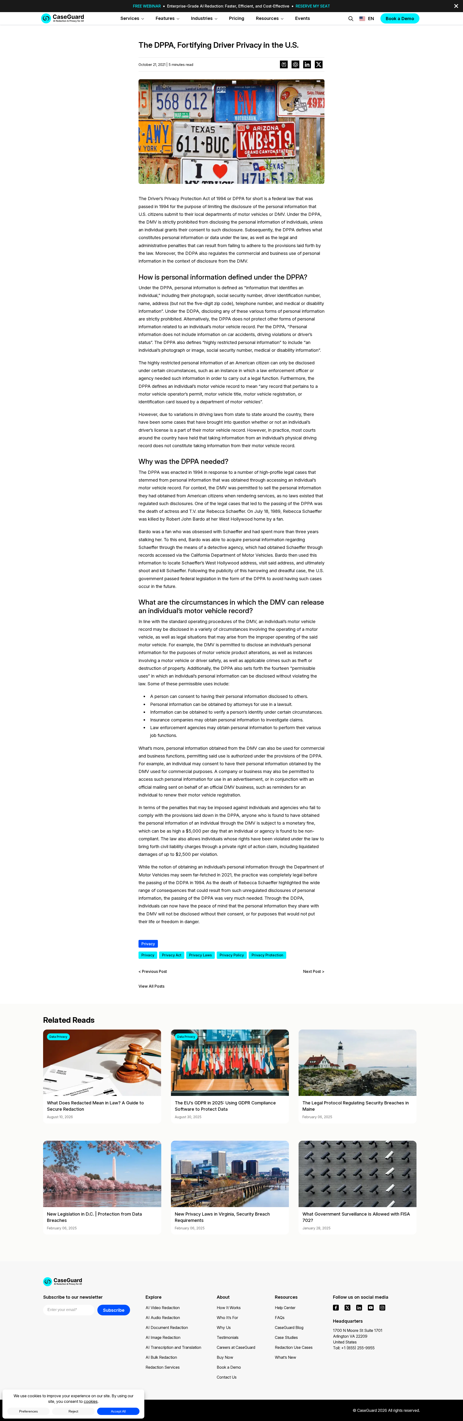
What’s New (285, 1357)
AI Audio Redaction (163, 1317)
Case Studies (286, 1337)
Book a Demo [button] (400, 18)
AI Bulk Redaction (161, 1357)
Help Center (285, 1307)
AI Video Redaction (163, 1307)
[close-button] (456, 6)
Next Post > (313, 971)
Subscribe (113, 1310)
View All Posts (151, 986)
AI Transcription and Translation (173, 1347)
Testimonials (228, 1337)
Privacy (148, 943)
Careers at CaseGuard (236, 1347)
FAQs (280, 1317)
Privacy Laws (200, 955)
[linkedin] (359, 1308)
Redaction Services (163, 1367)
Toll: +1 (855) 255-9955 (354, 1347)
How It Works (229, 1307)
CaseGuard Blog (289, 1327)
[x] (347, 1308)
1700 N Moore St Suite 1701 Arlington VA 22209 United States (357, 1336)
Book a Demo (229, 1367)
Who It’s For (227, 1317)
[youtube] (371, 1308)
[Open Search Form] (351, 18)
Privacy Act (171, 955)
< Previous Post (153, 971)
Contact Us (227, 1377)
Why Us (224, 1327)
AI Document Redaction (167, 1327)
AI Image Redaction (163, 1337)
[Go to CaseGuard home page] (62, 18)
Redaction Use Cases (294, 1347)
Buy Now (225, 1357)
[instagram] (382, 1308)
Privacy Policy (232, 955)
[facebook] (336, 1308)
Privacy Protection (267, 955)
